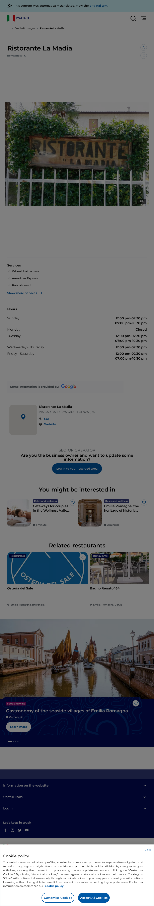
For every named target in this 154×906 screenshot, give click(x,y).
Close (148, 849)
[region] (77, 875)
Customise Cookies (58, 898)
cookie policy (54, 885)
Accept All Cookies (94, 898)
